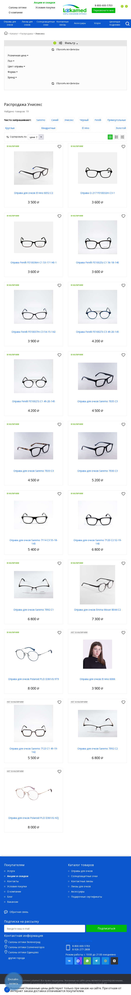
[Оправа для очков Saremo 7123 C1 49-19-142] (33, 723)
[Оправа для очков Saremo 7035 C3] (97, 376)
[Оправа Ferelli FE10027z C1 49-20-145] (33, 376)
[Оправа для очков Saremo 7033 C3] (33, 445)
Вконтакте (69, 961)
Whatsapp (87, 961)
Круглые (10, 128)
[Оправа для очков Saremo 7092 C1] (33, 584)
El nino (85, 128)
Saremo (41, 120)
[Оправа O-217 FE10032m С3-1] (97, 167)
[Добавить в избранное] (59, 146)
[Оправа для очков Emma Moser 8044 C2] (97, 584)
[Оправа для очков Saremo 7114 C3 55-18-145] (33, 515)
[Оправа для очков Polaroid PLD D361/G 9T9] (33, 653)
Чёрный (84, 120)
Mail (105, 961)
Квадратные (48, 128)
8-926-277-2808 (81, 949)
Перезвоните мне (103, 10)
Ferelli (98, 120)
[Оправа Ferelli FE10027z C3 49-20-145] (97, 306)
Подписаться (106, 928)
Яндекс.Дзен (114, 961)
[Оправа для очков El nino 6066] (97, 653)
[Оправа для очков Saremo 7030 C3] (97, 445)
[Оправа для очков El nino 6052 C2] (33, 167)
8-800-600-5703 (103, 5)
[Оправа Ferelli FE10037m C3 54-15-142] (33, 306)
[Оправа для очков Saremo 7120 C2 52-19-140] (97, 515)
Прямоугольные (116, 120)
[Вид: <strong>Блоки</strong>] (110, 137)
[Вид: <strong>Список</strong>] (116, 137)
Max (78, 961)
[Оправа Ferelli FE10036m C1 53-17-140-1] (33, 237)
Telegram (96, 961)
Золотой (121, 128)
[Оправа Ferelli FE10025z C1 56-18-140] (97, 237)
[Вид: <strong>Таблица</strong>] (122, 137)
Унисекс (69, 120)
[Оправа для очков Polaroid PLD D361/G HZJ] (33, 792)
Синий (54, 120)
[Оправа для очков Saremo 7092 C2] (97, 723)
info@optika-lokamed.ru (79, 940)
